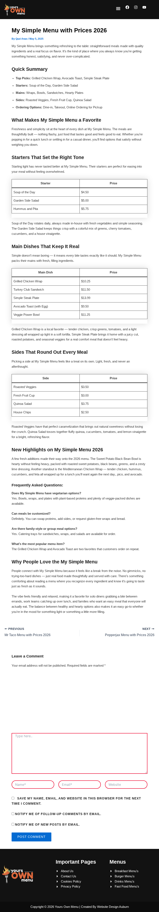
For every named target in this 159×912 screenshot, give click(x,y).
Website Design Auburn (113, 906)
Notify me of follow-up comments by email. (58, 814)
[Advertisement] (80, 702)
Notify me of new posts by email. (47, 824)
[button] (118, 8)
